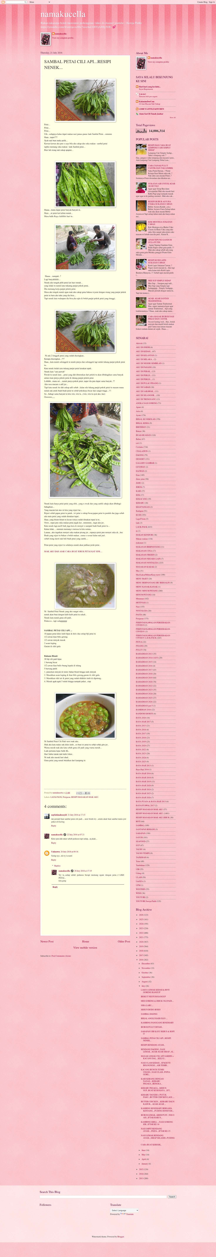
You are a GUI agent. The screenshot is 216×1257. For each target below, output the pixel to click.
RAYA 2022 (141, 749)
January (145, 1163)
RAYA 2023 (141, 753)
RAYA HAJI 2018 (143, 777)
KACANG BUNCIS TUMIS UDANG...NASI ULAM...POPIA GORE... (155, 1072)
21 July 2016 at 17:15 (76, 814)
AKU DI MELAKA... (144, 359)
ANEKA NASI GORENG (146, 403)
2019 (141, 946)
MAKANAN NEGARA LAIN (148, 558)
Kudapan (139, 510)
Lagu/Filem (140, 518)
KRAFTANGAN (143, 507)
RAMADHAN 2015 (144, 661)
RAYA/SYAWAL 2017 (145, 805)
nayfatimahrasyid (59, 814)
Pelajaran (66, 797)
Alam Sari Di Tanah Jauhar (151, 113)
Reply (53, 825)
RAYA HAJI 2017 (143, 721)
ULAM (139, 877)
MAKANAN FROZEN (145, 554)
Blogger (120, 1236)
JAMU (138, 482)
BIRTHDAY (141, 427)
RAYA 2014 (141, 729)
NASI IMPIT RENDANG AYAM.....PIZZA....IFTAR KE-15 (155, 1129)
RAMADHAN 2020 (144, 681)
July (143, 986)
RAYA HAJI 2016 (143, 773)
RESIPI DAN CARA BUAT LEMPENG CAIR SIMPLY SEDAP (159, 147)
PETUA (139, 641)
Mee (137, 570)
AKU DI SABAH (143, 387)
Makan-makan (142, 538)
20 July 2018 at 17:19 (83, 870)
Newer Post (46, 941)
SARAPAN (140, 833)
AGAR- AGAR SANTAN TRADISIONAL (158, 299)
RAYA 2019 (141, 741)
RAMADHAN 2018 (144, 673)
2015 (141, 1169)
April (144, 1159)
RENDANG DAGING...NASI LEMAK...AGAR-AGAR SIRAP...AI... (157, 1050)
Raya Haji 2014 (142, 769)
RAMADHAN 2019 (144, 677)
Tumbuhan (140, 865)
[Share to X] (83, 793)
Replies (57, 865)
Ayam (138, 415)
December (146, 963)
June (144, 1150)
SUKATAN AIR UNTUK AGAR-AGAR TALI (162, 184)
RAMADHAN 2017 (144, 669)
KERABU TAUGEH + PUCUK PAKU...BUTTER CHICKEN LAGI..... (157, 1096)
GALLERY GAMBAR (145, 463)
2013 (141, 1178)
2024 (141, 923)
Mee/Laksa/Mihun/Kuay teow (148, 574)
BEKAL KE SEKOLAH (145, 419)
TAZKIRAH (141, 857)
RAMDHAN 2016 (143, 709)
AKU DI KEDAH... (144, 351)
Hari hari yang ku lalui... (149, 86)
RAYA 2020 (141, 745)
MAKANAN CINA (144, 550)
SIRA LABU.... (147, 1005)
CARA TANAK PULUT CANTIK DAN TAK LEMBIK (160, 166)
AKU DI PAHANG (144, 367)
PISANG (139, 645)
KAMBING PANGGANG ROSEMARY (157, 1022)
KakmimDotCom (146, 101)
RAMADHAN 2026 (144, 701)
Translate (130, 1214)
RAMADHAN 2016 (144, 665)
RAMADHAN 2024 (144, 693)
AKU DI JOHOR (143, 347)
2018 (141, 950)
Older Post (124, 941)
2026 (141, 914)
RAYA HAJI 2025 (143, 793)
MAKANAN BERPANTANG (148, 546)
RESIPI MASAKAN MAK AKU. (85, 797)
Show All (173, 117)
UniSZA (139, 881)
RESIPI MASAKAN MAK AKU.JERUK (152, 817)
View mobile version (85, 947)
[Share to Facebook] (86, 793)
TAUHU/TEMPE (143, 853)
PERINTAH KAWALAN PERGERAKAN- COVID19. (153, 630)
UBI (137, 869)
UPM (138, 885)
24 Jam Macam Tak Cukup (149, 104)
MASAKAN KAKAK (145, 566)
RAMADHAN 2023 (144, 689)
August (145, 981)
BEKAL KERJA (142, 423)
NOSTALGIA (141, 610)
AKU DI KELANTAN (145, 355)
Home (85, 941)
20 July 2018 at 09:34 (69, 851)
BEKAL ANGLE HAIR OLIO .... (154, 1018)
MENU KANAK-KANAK (147, 586)
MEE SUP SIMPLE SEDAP (159, 280)
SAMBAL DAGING (149, 1014)
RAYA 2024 (141, 757)
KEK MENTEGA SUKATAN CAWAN (160, 223)
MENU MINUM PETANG (147, 590)
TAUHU (139, 849)
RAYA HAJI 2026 (143, 797)
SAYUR (139, 837)
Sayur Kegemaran (146, 89)
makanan (139, 542)
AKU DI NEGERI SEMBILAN (148, 363)
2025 (141, 919)
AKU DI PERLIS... (143, 375)
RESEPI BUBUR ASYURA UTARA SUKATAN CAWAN (160, 202)
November (146, 968)
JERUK (139, 487)
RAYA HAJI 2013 (143, 765)
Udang (138, 873)
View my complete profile (62, 37)
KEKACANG (141, 498)
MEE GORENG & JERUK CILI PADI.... (157, 1000)
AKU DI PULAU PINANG (147, 383)
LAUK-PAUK (56, 797)
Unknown (55, 851)
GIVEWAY (140, 466)
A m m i (142, 94)
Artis (138, 411)
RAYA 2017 (141, 733)
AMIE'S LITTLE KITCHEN (151, 108)
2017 (141, 955)
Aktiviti (139, 343)
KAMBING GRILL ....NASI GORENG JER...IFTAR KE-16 (157, 1123)
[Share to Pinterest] (88, 793)
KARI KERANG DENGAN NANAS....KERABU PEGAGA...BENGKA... (152, 1081)
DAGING (140, 455)
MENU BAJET (142, 578)
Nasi (138, 606)
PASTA (139, 614)
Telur (138, 861)
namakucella (63, 13)
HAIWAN (140, 471)
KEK (138, 495)
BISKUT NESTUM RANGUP (153, 996)
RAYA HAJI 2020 (143, 785)
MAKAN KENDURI (144, 534)
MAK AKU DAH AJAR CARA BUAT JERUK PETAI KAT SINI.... (73, 551)
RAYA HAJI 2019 (143, 781)
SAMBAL (140, 825)
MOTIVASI (141, 602)
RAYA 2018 (141, 737)
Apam (138, 407)
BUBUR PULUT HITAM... (152, 1027)
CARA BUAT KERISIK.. (151, 1144)
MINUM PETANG (143, 594)
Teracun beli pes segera (148, 96)
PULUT (139, 649)
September (146, 977)
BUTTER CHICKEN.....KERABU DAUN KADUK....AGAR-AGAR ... (157, 1102)
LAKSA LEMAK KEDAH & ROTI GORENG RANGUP (155, 991)
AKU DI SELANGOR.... (146, 395)
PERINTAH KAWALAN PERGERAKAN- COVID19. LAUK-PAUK (153, 636)
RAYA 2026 (141, 717)
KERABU (140, 502)
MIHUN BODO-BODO (150, 1009)
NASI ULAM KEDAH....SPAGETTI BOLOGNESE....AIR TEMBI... (155, 1064)
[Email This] (77, 793)
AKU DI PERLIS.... (144, 379)
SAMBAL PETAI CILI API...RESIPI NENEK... (156, 1039)
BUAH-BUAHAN (143, 435)
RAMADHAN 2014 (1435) (147, 657)
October (145, 972)
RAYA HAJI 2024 (143, 789)
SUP (138, 845)
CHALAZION (142, 451)
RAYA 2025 (141, 761)
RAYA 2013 (141, 725)
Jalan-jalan (140, 479)
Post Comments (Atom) (61, 955)
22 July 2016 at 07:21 (75, 834)
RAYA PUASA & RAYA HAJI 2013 (151, 801)
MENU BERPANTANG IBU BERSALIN (153, 582)
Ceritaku (139, 447)
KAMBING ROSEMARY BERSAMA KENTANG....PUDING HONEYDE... (157, 1109)
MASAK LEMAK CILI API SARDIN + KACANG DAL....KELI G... (157, 1057)
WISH (138, 893)
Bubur (138, 439)
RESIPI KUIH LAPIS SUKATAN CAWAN (157, 261)
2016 (141, 959)
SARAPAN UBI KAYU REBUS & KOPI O (158, 1032)
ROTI (138, 821)
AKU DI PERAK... (143, 371)
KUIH (138, 514)
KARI (138, 491)
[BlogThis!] (80, 793)
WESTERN (140, 889)
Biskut (138, 431)
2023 (141, 928)
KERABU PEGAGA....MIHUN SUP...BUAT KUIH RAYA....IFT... (156, 1089)
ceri (137, 443)
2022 (141, 932)
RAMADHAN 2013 (144, 653)
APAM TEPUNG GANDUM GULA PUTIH (160, 241)
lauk (137, 522)
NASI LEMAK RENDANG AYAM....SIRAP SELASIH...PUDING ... (158, 1138)
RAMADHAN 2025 (144, 697)
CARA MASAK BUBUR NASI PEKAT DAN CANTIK (161, 317)
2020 (141, 941)
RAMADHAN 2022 (144, 685)
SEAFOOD (140, 841)
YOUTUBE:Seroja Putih (146, 901)
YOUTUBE (140, 897)
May (144, 1154)
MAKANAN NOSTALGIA (147, 562)
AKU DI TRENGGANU (146, 399)
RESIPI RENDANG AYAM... (153, 1044)
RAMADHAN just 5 (144, 705)
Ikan (138, 475)
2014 (141, 1173)
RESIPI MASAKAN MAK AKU (149, 809)
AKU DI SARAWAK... (145, 391)
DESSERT (140, 459)
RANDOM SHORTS (144, 713)
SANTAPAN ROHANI (145, 829)
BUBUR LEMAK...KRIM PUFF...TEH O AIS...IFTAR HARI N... (157, 1116)
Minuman (140, 598)
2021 (141, 937)
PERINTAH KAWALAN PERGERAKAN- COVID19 (153, 623)
